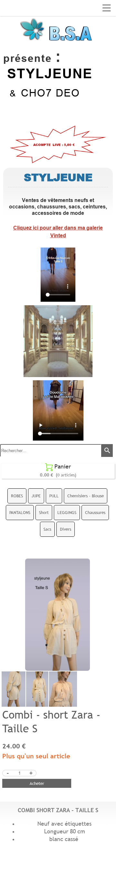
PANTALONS (19, 512)
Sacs (47, 529)
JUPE (36, 496)
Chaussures (95, 512)
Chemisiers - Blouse (85, 496)
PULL (54, 496)
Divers (65, 529)
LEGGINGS (66, 512)
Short (44, 512)
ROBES (17, 496)
